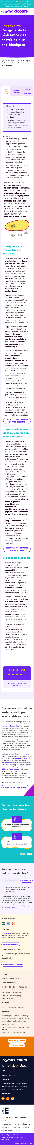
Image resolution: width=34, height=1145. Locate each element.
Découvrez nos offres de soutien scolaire (17, 420)
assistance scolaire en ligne (11, 763)
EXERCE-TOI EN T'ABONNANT (15, 787)
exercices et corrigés (19, 758)
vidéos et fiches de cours (10, 769)
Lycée (3, 61)
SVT (18, 61)
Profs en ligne (17, 1045)
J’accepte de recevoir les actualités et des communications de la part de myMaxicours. (18, 889)
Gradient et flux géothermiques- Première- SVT (17, 825)
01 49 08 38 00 (6, 933)
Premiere (11, 61)
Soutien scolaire (17, 1040)
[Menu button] (31, 11)
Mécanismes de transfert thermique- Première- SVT (17, 843)
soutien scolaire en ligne (10, 726)
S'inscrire (26, 880)
